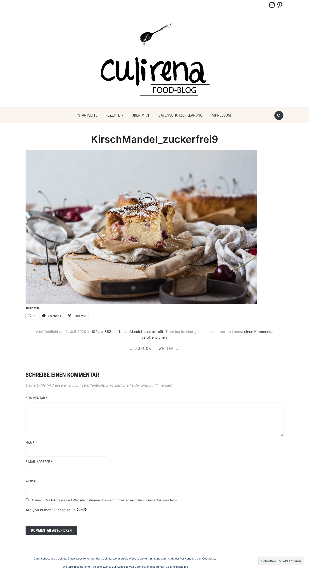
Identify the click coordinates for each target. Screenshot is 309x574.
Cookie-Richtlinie (177, 566)
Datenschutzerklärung (180, 115)
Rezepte (112, 115)
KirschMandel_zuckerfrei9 (141, 331)
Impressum (221, 115)
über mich (141, 115)
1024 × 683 (101, 331)
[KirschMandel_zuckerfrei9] (141, 226)
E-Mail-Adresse (39, 462)
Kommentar (37, 398)
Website (32, 481)
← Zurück (140, 348)
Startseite (87, 115)
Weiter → (169, 348)
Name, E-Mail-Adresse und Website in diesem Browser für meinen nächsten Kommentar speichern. (105, 500)
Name (31, 443)
